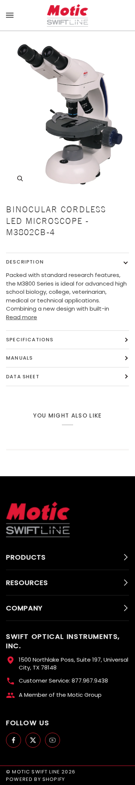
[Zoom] (67, 114)
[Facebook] (13, 740)
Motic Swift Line (36, 771)
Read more (21, 317)
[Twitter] (33, 740)
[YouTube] (52, 740)
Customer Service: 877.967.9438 (63, 680)
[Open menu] (17, 15)
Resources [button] (27, 582)
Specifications (29, 339)
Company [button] (24, 608)
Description (25, 261)
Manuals (19, 357)
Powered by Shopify (35, 779)
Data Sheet (22, 376)
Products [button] (26, 557)
